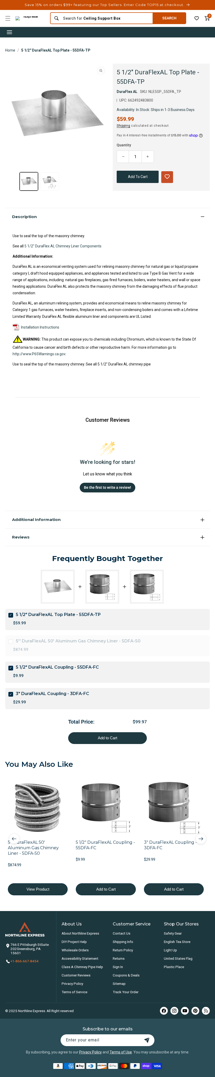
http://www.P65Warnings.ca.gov (39, 354)
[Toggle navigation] (9, 32)
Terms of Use (121, 1052)
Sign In (118, 967)
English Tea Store (177, 942)
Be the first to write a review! (107, 487)
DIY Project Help (74, 942)
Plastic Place (174, 967)
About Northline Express (80, 933)
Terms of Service (74, 992)
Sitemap (119, 983)
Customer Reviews (76, 975)
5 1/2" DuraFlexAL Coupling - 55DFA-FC (57, 667)
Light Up (170, 950)
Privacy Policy (72, 983)
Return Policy (123, 950)
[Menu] (8, 18)
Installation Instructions (40, 327)
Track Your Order (125, 992)
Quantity (124, 145)
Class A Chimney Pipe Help (82, 967)
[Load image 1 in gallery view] (29, 181)
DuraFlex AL (127, 92)
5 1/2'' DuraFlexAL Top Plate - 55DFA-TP (55, 50)
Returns (119, 958)
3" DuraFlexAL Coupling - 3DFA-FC (52, 693)
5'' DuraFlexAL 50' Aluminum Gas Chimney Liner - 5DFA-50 (78, 641)
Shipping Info (123, 942)
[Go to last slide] (14, 839)
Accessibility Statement (80, 958)
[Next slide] (201, 839)
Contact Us (121, 933)
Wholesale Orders (75, 950)
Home (10, 50)
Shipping (123, 125)
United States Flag (178, 958)
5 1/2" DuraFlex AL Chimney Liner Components (62, 246)
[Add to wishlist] (196, 18)
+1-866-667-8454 (24, 961)
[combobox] (106, 18)
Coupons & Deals (126, 975)
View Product (37, 889)
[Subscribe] (146, 1040)
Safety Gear (173, 933)
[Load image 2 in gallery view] (50, 181)
